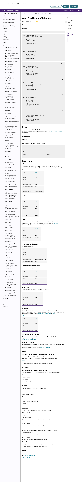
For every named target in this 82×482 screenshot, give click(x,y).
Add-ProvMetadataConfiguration (10, 59)
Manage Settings (56, 6)
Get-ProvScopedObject (9, 129)
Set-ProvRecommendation (9, 255)
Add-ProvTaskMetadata (9, 66)
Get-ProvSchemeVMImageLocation (11, 126)
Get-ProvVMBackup (8, 142)
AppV (4, 34)
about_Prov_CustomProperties (10, 48)
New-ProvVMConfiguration (9, 178)
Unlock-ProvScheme (8, 287)
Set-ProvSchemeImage (9, 260)
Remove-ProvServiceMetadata (10, 217)
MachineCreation (6, 45)
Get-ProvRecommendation (9, 108)
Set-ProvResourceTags (9, 257)
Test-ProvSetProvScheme (9, 285)
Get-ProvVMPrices (8, 151)
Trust (4, 301)
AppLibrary (5, 33)
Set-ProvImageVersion (8, 254)
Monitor (4, 296)
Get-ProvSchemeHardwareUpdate (11, 116)
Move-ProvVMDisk (8, 159)
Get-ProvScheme (8, 113)
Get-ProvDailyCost (8, 83)
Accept (65, 6)
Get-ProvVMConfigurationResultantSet (12, 146)
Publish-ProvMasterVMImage (10, 181)
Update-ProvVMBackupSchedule (10, 295)
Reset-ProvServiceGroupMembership (11, 239)
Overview (5, 17)
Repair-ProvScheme (8, 233)
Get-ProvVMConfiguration (9, 145)
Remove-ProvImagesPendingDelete (11, 187)
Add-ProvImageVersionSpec (10, 56)
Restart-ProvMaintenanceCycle (10, 243)
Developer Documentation (14, 10)
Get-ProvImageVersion (9, 94)
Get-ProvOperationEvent (9, 105)
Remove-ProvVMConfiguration (10, 225)
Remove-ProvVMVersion (9, 227)
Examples (5, 28)
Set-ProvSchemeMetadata (9, 262)
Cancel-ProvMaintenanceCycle (10, 67)
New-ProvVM (7, 173)
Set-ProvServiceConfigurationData (11, 265)
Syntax (68, 22)
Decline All (74, 6)
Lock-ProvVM (7, 157)
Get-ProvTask (7, 138)
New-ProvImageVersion (9, 162)
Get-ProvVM (7, 140)
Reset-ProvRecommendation (10, 238)
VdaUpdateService (6, 304)
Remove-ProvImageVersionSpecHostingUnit (11, 193)
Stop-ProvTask (7, 276)
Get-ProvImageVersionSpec (9, 96)
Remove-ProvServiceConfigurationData (12, 216)
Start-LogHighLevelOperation (44, 313)
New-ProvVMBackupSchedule (10, 176)
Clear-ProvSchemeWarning (9, 72)
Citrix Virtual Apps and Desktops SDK (30, 13)
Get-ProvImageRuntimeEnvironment (11, 91)
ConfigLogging (6, 39)
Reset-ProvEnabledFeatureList (10, 236)
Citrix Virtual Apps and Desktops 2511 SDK (45, 13)
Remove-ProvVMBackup (9, 224)
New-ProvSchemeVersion (9, 172)
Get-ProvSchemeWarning (9, 127)
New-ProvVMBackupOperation (10, 175)
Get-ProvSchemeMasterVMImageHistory (12, 121)
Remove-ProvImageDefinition (10, 183)
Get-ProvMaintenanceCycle (10, 99)
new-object (56, 223)
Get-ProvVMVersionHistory (9, 153)
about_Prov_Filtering (8, 50)
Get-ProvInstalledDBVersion (10, 97)
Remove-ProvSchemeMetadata (10, 209)
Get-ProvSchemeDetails (9, 115)
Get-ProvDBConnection (9, 85)
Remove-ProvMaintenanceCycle (10, 195)
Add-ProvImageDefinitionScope (10, 55)
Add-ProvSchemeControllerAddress (11, 61)
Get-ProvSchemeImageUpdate (10, 118)
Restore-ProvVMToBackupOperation (11, 246)
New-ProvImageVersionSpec (10, 164)
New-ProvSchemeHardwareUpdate (11, 168)
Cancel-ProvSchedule (8, 69)
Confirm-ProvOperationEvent (10, 75)
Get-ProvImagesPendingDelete (10, 93)
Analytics (5, 31)
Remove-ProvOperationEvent (10, 198)
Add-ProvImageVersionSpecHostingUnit (12, 58)
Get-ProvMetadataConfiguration (10, 102)
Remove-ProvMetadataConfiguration (11, 196)
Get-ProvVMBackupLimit (9, 143)
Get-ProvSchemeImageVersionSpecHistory (12, 119)
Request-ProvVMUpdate (9, 235)
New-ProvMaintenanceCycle (10, 165)
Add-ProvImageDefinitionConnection (11, 53)
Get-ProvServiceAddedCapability (10, 132)
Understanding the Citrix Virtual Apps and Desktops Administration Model (10, 26)
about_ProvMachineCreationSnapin (30, 453)
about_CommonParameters (46, 347)
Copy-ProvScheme (8, 77)
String (36, 172)
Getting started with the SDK (8, 22)
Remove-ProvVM (8, 222)
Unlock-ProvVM (7, 288)
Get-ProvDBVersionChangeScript (10, 88)
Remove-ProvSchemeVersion (10, 213)
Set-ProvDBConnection (9, 249)
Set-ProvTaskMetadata (9, 268)
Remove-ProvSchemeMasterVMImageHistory (11, 208)
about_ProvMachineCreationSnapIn (11, 47)
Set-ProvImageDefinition (9, 252)
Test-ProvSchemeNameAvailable (10, 284)
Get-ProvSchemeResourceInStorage (11, 123)
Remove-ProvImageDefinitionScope (11, 186)
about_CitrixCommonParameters (9, 19)
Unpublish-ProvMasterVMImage (10, 290)
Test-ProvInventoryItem (9, 282)
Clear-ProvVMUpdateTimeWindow (11, 74)
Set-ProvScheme (8, 258)
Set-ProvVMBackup (8, 271)
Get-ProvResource (8, 110)
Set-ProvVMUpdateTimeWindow (10, 274)
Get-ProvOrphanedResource (10, 107)
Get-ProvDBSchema (8, 86)
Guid (36, 249)
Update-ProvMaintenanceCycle (10, 292)
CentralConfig (6, 37)
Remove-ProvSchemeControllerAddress (12, 203)
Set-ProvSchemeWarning (9, 263)
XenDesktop (5, 306)
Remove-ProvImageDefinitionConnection (12, 184)
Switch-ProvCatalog (8, 277)
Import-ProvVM (7, 156)
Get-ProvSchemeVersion (9, 124)
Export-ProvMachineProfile (9, 78)
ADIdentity (5, 29)
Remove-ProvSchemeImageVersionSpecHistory (11, 205)
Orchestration (5, 298)
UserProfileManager (7, 303)
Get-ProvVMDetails (8, 148)
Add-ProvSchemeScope (9, 64)
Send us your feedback (69, 39)
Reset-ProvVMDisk (8, 241)
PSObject (36, 228)
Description (69, 25)
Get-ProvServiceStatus (9, 137)
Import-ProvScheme (8, 154)
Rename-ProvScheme (8, 230)
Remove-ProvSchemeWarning (10, 214)
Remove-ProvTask (8, 219)
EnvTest (4, 42)
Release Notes (6, 24)
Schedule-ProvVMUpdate (9, 247)
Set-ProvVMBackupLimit (9, 273)
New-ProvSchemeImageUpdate (10, 170)
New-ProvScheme (8, 167)
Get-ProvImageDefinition (9, 89)
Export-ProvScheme (8, 80)
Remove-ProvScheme (8, 201)
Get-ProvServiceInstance (9, 135)
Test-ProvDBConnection (9, 279)
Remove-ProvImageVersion (9, 189)
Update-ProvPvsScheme (9, 293)
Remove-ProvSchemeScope (10, 211)
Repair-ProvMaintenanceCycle (10, 232)
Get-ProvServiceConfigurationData (11, 134)
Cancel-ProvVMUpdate (9, 70)
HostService (5, 44)
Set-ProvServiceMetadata (9, 266)
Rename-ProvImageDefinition (10, 228)
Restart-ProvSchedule (9, 244)
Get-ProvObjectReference (9, 104)
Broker (4, 36)
